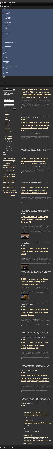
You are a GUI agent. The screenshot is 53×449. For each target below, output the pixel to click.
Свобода (28, 385)
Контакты (7, 130)
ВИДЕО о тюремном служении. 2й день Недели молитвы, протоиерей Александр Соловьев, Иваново (35, 312)
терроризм (14, 190)
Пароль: (5, 103)
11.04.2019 (34, 133)
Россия (22, 230)
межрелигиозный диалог (30, 137)
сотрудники (5, 190)
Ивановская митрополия (25, 320)
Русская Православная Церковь (29, 230)
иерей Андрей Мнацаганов (25, 386)
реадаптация (37, 387)
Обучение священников (10, 123)
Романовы (14, 165)
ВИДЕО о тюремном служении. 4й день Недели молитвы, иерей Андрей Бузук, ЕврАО (34, 251)
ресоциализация (43, 387)
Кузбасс (43, 136)
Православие (6, 165)
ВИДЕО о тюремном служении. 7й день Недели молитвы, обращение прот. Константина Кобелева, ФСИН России (34, 160)
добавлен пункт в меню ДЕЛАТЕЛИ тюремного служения (36, 426)
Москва (14, 161)
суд (8, 190)
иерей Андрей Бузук (24, 259)
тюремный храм (24, 106)
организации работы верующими (26, 138)
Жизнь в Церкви (12, 160)
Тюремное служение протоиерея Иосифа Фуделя (35, 422)
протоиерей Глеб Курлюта (41, 138)
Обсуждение (7, 125)
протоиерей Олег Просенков (34, 292)
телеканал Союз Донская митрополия (27, 390)
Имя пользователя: (7, 98)
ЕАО (38, 258)
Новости (41, 100)
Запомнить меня (8, 106)
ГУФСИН (49, 101)
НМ (43, 198)
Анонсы (6, 119)
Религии (44, 100)
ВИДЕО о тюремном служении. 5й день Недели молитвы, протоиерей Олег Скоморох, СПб (34, 219)
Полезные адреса (9, 134)
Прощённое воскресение (29, 433)
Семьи (22, 101)
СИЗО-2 (4, 170)
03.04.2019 (34, 287)
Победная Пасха (8, 120)
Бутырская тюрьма (7, 158)
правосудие (5, 185)
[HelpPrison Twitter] (10, 2)
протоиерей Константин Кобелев (26, 100)
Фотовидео (25, 101)
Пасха (4, 163)
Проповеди (10, 165)
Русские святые (10, 168)
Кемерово (41, 133)
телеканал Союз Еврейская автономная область (31, 263)
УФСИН (49, 263)
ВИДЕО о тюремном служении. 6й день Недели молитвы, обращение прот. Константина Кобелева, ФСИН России (34, 190)
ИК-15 (32, 386)
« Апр (4, 152)
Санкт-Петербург (24, 226)
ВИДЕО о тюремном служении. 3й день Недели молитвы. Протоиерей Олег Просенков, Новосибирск (34, 281)
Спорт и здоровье (8, 138)
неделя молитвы (37, 137)
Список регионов (28, 443)
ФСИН (9, 174)
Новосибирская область (25, 291)
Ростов (48, 100)
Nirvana (26, 445)
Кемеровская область (27, 136)
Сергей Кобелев (24, 105)
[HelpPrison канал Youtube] (2, 2)
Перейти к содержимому (4, 6)
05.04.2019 (34, 225)
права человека (10, 184)
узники (28, 106)
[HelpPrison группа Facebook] (6, 2)
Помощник (34, 138)
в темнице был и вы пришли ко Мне (41, 101)
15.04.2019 (34, 100)
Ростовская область (46, 104)
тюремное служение (44, 105)
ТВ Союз (33, 105)
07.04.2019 (34, 166)
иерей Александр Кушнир (25, 353)
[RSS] (14, 2)
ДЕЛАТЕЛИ (7, 114)
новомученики (6, 178)
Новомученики (8, 112)
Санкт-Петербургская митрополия (30, 231)
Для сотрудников (8, 136)
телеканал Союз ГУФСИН (33, 293)
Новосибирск (42, 287)
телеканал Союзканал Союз (32, 232)
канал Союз (29, 169)
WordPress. (30, 445)
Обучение (7, 122)
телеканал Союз (38, 105)
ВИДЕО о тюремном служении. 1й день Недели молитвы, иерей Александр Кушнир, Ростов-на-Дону (34, 345)
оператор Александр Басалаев (37, 104)
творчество (11, 190)
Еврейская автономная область (44, 258)
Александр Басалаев (31, 101)
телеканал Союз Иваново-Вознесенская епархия (31, 324)
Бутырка (13, 156)
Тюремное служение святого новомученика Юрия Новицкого (37, 423)
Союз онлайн (29, 105)
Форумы (6, 127)
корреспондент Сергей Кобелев (26, 104)
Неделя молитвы (47, 133)
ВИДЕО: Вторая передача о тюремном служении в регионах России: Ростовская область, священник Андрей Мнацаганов (35, 378)
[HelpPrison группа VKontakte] (13, 2)
